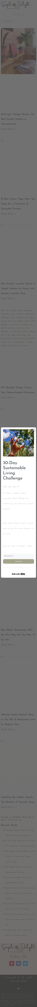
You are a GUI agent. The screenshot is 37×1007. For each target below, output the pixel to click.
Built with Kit (18, 574)
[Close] (33, 430)
